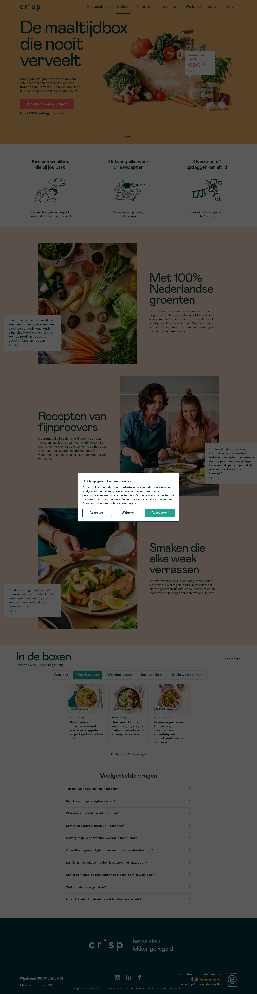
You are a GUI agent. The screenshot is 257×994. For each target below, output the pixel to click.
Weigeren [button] (128, 512)
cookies (95, 487)
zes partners (111, 499)
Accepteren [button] (160, 512)
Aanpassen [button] (97, 512)
